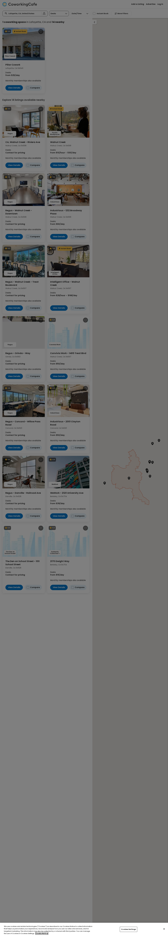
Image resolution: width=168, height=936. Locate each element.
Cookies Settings (128, 929)
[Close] (164, 929)
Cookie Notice (42, 933)
